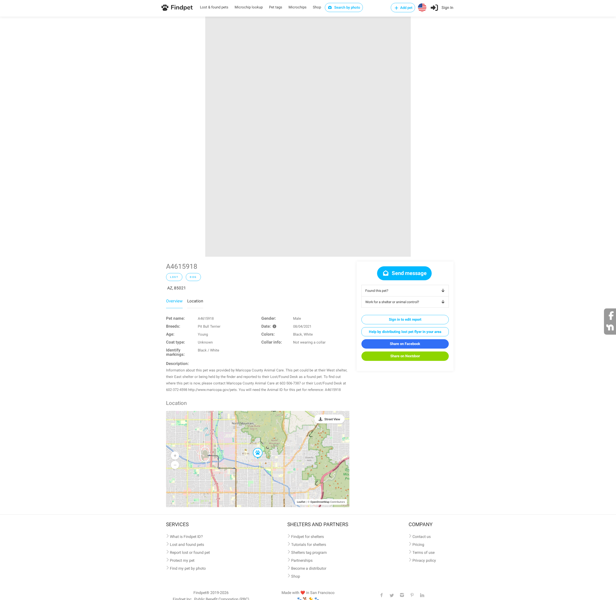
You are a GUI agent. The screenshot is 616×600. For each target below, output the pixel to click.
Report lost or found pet (190, 552)
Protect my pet (182, 560)
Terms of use (423, 552)
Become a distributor (308, 568)
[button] (254, 448)
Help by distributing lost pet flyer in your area (405, 332)
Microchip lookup (249, 7)
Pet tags (275, 7)
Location (195, 301)
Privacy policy (424, 560)
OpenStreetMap (319, 502)
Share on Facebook (405, 344)
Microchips (298, 7)
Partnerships (302, 560)
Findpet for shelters (307, 536)
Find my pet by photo (188, 568)
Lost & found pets (214, 7)
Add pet (405, 8)
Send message (409, 273)
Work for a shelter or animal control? (392, 302)
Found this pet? (376, 291)
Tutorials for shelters (308, 544)
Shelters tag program (309, 552)
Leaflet (301, 502)
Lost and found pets (187, 544)
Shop (317, 7)
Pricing (418, 544)
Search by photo (346, 7)
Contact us (421, 536)
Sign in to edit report (405, 319)
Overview (174, 301)
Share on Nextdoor (405, 356)
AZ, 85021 (176, 288)
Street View (332, 419)
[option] (308, 137)
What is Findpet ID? (186, 536)
